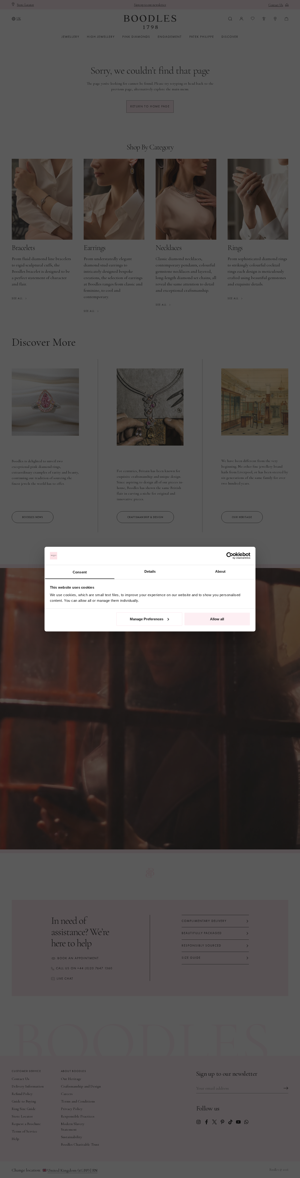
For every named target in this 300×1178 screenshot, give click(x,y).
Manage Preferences (146, 619)
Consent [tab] (80, 572)
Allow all (217, 619)
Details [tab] (150, 571)
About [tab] (220, 571)
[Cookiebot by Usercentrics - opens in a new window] (229, 555)
